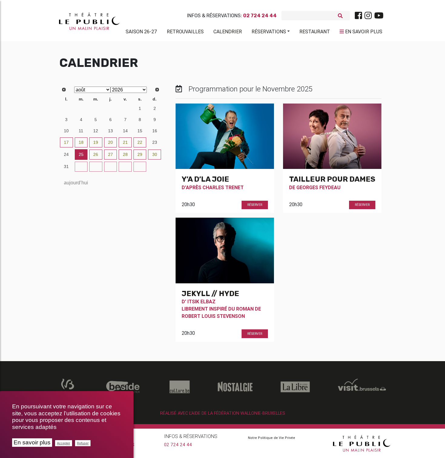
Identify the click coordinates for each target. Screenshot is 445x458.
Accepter (63, 443)
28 (81, 108)
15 (139, 130)
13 (110, 130)
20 (110, 142)
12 (95, 130)
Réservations (269, 31)
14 (125, 130)
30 (110, 108)
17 (66, 142)
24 (66, 154)
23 (154, 142)
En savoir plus (32, 442)
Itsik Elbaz (201, 301)
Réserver (254, 205)
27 (66, 108)
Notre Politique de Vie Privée (271, 438)
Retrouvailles (185, 31)
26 (95, 154)
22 (139, 142)
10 (66, 130)
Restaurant (314, 31)
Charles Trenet (223, 187)
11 (81, 130)
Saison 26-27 (141, 31)
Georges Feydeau (318, 187)
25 (81, 154)
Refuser (83, 443)
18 (81, 142)
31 (125, 108)
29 (95, 108)
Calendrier (227, 31)
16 (154, 130)
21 (125, 142)
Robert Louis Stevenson (213, 316)
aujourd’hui (76, 182)
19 (95, 142)
